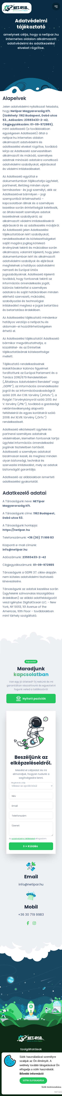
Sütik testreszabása (51, 1087)
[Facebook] (27, 923)
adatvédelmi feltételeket (23, 838)
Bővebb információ (32, 1073)
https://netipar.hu (16, 530)
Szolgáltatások (31, 1049)
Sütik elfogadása (33, 1080)
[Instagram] (34, 923)
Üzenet (16, 825)
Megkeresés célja (18, 782)
